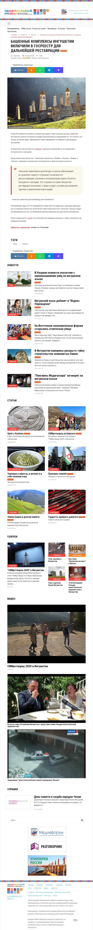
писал (29, 218)
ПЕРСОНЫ (68, 885)
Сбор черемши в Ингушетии (54, 560)
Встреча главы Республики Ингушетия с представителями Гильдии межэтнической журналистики (41, 725)
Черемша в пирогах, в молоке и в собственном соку (24, 475)
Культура (12, 386)
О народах (54, 512)
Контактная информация (44, 892)
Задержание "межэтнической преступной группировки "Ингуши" (33, 780)
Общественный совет (35, 895)
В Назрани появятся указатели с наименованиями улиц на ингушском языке (58, 276)
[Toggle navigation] (9, 23)
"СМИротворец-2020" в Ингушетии (25, 570)
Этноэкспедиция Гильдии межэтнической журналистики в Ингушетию (75, 587)
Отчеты (55, 895)
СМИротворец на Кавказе (61, 433)
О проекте (31, 892)
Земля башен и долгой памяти (23, 517)
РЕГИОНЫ (40, 885)
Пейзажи (56, 579)
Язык (11, 285)
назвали (38, 149)
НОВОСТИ (54, 888)
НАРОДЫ (31, 885)
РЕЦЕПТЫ (38, 888)
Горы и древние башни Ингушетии (55, 584)
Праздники (77, 555)
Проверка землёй (57, 473)
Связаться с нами (81, 13)
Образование (71, 29)
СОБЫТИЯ (59, 885)
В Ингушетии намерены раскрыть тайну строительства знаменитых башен (59, 352)
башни (15, 244)
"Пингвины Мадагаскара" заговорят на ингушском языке (59, 377)
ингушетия (25, 244)
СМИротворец (26, 29)
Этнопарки (61, 29)
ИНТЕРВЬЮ (49, 885)
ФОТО (30, 888)
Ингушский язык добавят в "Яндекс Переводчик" (57, 302)
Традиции (57, 555)
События (12, 314)
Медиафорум (52, 29)
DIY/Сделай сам (15, 469)
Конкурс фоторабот (39, 29)
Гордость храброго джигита (63, 517)
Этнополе (13, 429)
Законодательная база (62, 892)
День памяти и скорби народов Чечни (57, 796)
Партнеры (47, 895)
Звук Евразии (11, 31)
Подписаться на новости (14, 898)
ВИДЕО (46, 888)
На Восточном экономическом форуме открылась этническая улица (59, 327)
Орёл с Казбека (15, 433)
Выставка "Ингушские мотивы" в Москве (77, 561)
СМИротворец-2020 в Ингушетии (27, 666)
